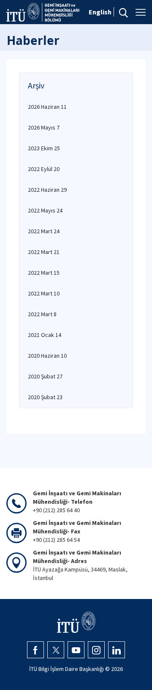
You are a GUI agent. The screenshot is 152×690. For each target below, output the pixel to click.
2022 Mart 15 (44, 272)
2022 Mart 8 (42, 314)
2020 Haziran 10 (47, 355)
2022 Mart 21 (44, 252)
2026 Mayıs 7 (44, 127)
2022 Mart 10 (44, 293)
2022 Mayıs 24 (45, 210)
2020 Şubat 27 (45, 376)
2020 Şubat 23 (45, 397)
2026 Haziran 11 (47, 106)
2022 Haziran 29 (47, 189)
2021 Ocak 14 (44, 335)
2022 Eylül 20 (44, 169)
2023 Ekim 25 (44, 148)
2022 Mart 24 (44, 231)
